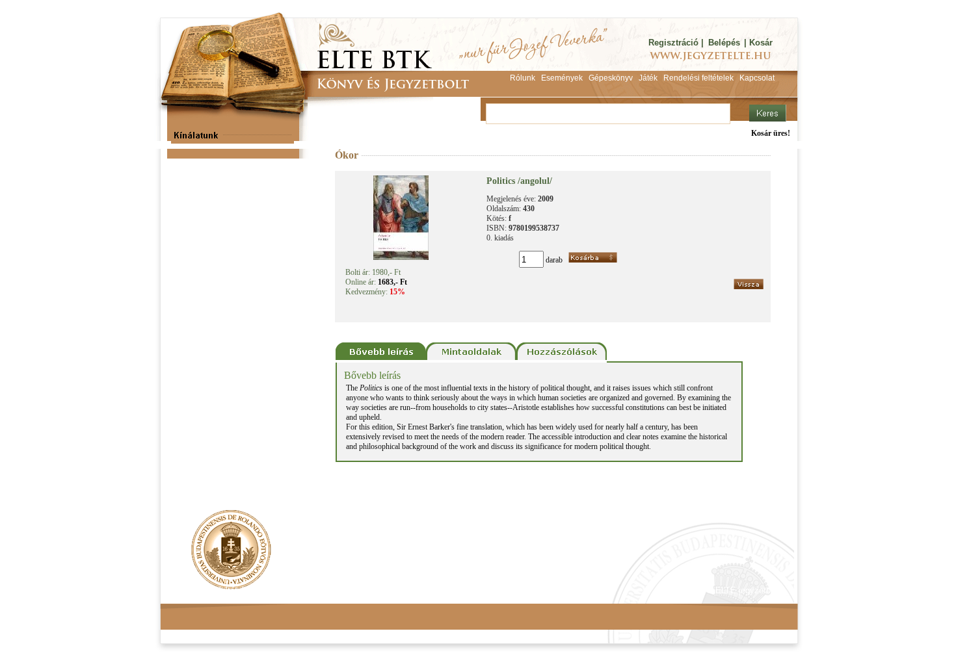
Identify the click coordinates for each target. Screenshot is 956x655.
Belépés (724, 42)
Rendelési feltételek (216, 590)
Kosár (761, 42)
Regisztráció (673, 42)
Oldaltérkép (407, 590)
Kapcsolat (352, 590)
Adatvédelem (292, 590)
